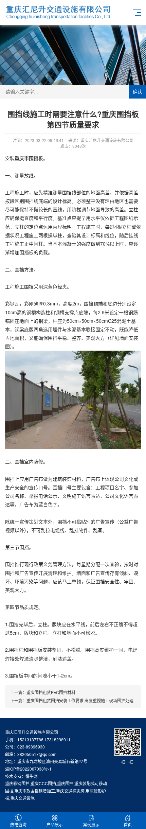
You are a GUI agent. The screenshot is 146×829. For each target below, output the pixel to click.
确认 (137, 91)
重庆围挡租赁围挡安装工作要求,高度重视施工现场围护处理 (79, 700)
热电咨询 (18, 824)
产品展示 (55, 824)
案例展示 (91, 824)
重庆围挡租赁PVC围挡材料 (50, 692)
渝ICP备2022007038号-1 (28, 769)
